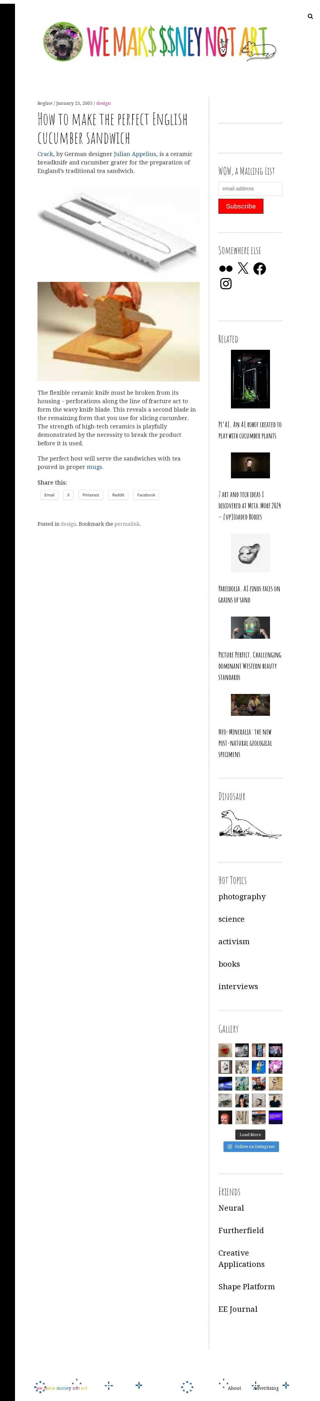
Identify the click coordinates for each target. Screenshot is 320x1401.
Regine (46, 103)
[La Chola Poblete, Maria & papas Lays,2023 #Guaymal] (275, 1084)
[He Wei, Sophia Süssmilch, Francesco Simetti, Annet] (242, 1067)
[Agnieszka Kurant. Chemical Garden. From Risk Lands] (242, 1084)
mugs (94, 467)
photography (242, 896)
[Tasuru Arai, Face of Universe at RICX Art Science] (275, 1067)
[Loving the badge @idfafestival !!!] (225, 1050)
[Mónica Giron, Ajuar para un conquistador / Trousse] (242, 1117)
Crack (45, 154)
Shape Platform (246, 1286)
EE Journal (238, 1309)
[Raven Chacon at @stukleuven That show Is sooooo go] (225, 1084)
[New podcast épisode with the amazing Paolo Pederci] (259, 1084)
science (231, 919)
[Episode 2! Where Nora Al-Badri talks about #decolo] (242, 1100)
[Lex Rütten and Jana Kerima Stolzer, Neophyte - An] (259, 1050)
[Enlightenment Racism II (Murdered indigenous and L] (225, 1067)
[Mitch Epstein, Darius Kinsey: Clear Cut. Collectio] (242, 1050)
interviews (238, 986)
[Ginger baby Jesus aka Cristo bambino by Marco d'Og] (225, 1117)
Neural (231, 1208)
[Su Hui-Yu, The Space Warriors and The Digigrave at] (275, 1117)
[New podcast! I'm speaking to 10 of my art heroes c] (275, 1100)
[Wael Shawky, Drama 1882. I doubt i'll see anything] (275, 1050)
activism (234, 941)
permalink (127, 524)
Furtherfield (241, 1230)
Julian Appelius (135, 154)
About (234, 1388)
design (103, 103)
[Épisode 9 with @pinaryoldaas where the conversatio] (259, 1067)
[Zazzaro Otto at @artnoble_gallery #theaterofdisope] (225, 1100)
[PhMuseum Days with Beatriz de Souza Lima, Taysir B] (259, 1100)
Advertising (266, 1388)
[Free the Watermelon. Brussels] (259, 1117)
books (229, 964)
